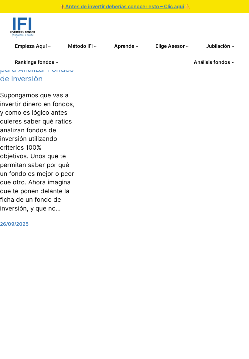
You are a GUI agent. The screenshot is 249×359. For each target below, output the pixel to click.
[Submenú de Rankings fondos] (57, 62)
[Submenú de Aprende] (136, 46)
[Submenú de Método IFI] (95, 46)
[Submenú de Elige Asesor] (187, 46)
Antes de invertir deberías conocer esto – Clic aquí (124, 6)
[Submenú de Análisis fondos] (232, 62)
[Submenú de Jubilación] (232, 46)
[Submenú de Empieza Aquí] (49, 46)
